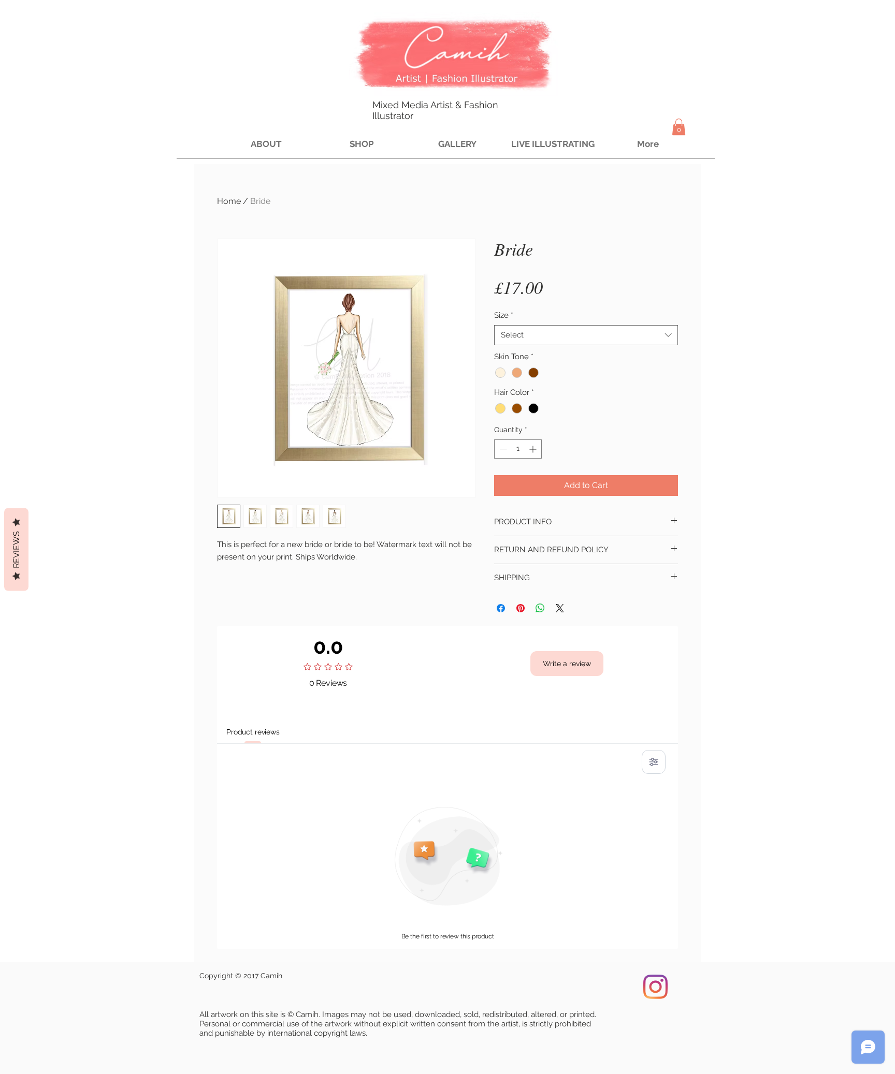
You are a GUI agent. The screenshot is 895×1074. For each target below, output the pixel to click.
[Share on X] (560, 608)
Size (503, 315)
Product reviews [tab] (253, 732)
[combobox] (586, 335)
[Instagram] (655, 987)
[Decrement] (502, 449)
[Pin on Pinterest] (520, 608)
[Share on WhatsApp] (540, 608)
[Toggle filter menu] (654, 762)
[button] (679, 127)
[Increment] (533, 449)
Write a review (567, 663)
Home (229, 201)
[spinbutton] (518, 449)
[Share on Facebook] (501, 608)
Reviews (16, 549)
